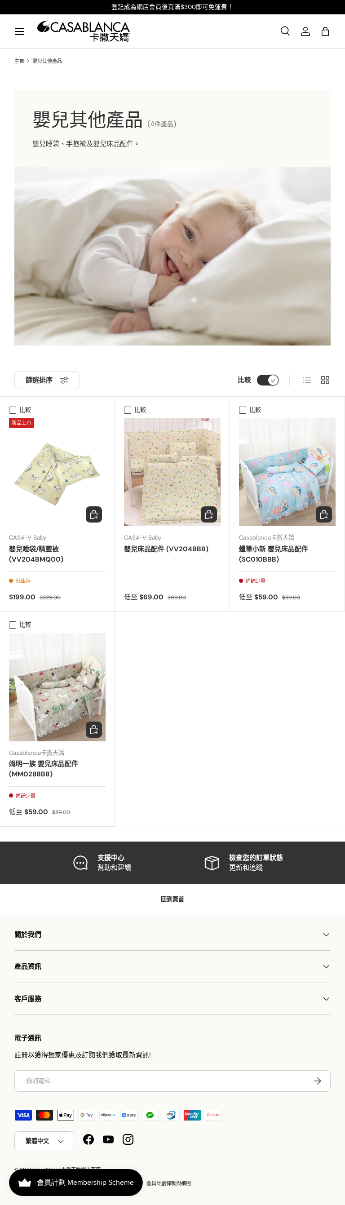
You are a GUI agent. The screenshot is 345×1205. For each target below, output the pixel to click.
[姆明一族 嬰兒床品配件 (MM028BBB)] (57, 687)
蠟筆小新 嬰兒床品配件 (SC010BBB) (273, 554)
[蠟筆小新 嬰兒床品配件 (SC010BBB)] (287, 472)
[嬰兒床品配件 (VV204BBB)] (172, 472)
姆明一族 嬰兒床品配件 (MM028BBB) (43, 769)
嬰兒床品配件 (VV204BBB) (166, 549)
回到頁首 (172, 899)
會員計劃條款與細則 (168, 1183)
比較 (244, 380)
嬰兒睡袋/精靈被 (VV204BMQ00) (36, 554)
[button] (325, 31)
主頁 (19, 61)
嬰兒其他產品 (47, 61)
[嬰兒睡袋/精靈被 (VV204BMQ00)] (57, 472)
